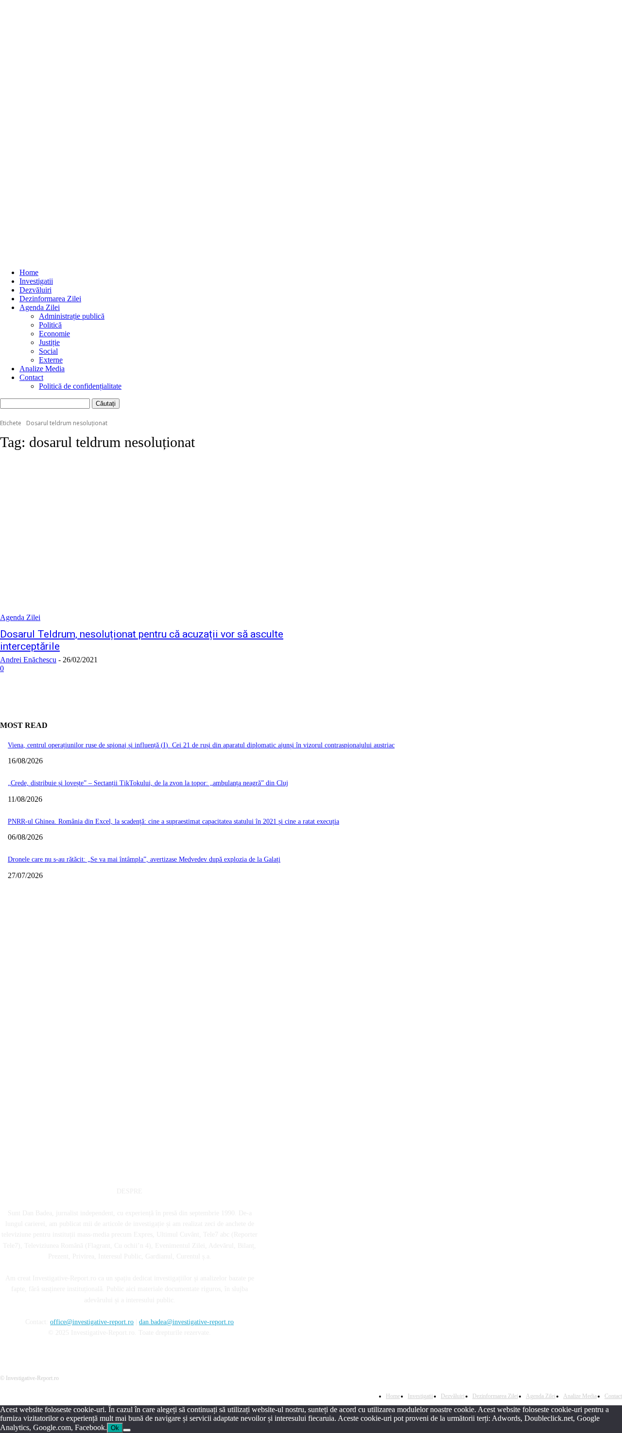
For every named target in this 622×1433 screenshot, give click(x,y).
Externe (51, 360)
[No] (127, 1430)
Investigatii (36, 281)
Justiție (49, 342)
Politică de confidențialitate (80, 386)
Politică (50, 325)
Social (48, 351)
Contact (31, 377)
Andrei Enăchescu (28, 660)
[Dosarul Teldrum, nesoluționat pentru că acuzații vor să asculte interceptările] (161, 541)
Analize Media (42, 368)
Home (28, 272)
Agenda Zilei (39, 307)
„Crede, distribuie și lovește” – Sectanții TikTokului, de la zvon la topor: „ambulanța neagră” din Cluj (148, 783)
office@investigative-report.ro (92, 1322)
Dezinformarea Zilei (50, 298)
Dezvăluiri (35, 290)
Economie (54, 333)
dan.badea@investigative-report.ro (186, 1322)
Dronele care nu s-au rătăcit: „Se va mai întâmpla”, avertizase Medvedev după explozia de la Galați (144, 859)
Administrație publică (71, 316)
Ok (115, 1428)
